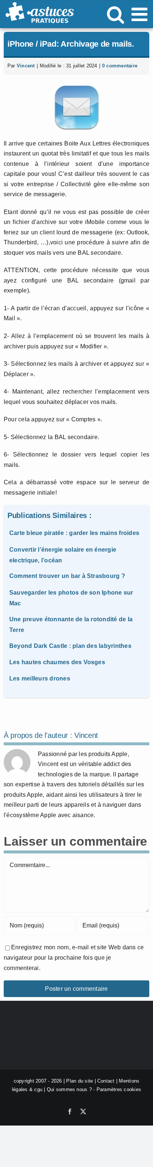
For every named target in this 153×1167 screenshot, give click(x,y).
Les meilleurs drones (39, 678)
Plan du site (79, 1081)
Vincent (26, 65)
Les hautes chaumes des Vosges (57, 662)
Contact (106, 1081)
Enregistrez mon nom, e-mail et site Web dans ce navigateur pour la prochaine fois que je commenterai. (74, 957)
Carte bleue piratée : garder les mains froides (74, 533)
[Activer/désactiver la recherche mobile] (115, 14)
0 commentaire (119, 65)
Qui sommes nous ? (69, 1089)
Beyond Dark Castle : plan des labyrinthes (70, 646)
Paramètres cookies (119, 1089)
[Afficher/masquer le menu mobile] (140, 14)
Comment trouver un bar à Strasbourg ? (67, 576)
